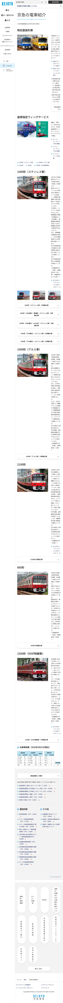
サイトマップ (45, 988)
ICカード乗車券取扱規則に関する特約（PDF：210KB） (27, 825)
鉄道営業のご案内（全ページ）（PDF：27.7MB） (33, 786)
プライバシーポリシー (47, 985)
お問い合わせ (7, 54)
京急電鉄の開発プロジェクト (7, 41)
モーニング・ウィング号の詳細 (56, 141)
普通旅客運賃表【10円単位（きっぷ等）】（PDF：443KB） (36, 788)
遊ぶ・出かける (7, 15)
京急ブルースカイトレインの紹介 (56, 63)
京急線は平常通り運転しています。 (27, 6)
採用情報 (7, 50)
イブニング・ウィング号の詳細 (56, 148)
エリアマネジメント (6, 46)
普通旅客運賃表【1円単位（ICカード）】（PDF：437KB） (36, 791)
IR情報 (7, 31)
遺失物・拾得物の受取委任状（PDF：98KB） (50, 820)
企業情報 (7, 27)
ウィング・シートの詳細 (56, 156)
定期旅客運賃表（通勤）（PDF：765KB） (31, 794)
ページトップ (57, 877)
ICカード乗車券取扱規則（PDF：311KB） (26, 820)
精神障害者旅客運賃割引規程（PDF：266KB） (27, 858)
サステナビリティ (7, 35)
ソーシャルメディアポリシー (24, 988)
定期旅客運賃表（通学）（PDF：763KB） (31, 797)
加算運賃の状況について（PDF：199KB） (49, 815)
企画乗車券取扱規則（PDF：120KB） (27, 843)
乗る (7, 10)
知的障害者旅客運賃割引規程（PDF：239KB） (27, 853)
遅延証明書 (55, 2)
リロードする (61, 6)
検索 (7, 61)
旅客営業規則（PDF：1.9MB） (28, 814)
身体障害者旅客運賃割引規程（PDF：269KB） (27, 848)
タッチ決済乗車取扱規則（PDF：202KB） (26, 863)
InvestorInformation (9, 70)
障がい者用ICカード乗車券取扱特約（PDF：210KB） (27, 830)
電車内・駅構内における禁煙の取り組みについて (50, 825)
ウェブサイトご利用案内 (23, 985)
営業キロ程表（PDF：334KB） (28, 800)
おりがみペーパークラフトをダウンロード (56, 283)
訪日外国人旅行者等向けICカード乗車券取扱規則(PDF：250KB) (27, 836)
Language (9, 65)
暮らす (7, 20)
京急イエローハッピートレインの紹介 (56, 72)
